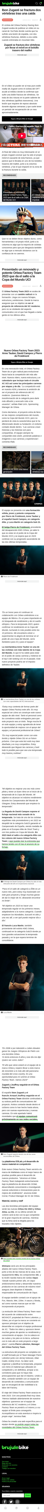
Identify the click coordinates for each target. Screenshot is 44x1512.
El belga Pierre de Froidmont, (16, 527)
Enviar (28, 1495)
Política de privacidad (9, 1481)
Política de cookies (8, 1480)
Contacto (5, 1467)
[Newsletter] (40, 3)
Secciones (5, 1461)
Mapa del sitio (6, 1463)
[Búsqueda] (36, 3)
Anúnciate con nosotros (9, 1465)
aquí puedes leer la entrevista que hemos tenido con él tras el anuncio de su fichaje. (21, 844)
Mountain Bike (7, 20)
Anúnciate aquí (22, 55)
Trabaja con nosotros (9, 1468)
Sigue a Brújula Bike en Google (22, 119)
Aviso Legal (6, 1478)
